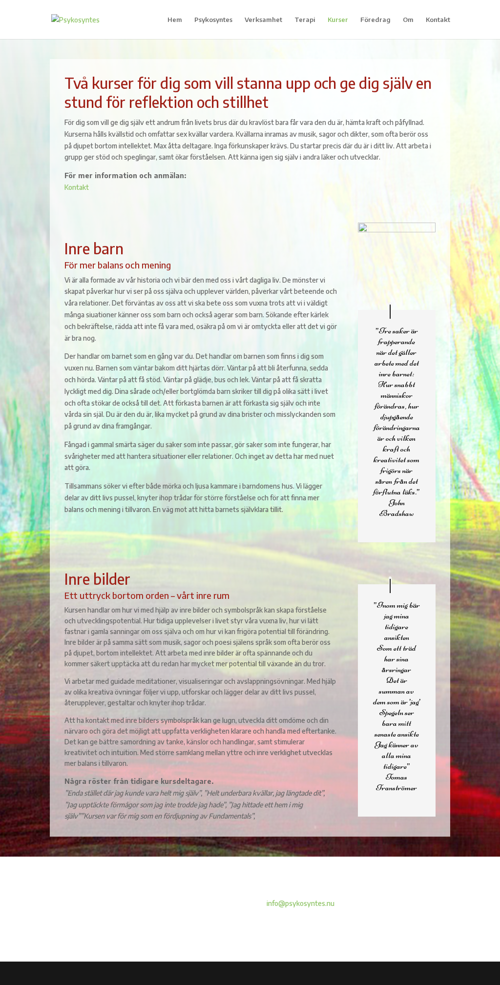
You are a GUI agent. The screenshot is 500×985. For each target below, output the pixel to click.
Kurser (338, 19)
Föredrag (375, 19)
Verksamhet (263, 19)
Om (408, 19)
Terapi (304, 19)
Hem (174, 19)
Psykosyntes (213, 19)
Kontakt (438, 19)
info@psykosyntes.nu (299, 903)
